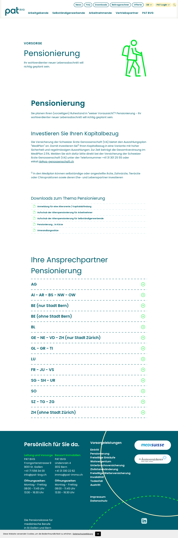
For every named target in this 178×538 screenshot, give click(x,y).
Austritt (95, 485)
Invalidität (97, 477)
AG (34, 284)
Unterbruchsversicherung (107, 465)
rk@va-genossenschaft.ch (56, 161)
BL (33, 327)
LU (33, 359)
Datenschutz (98, 501)
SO (33, 391)
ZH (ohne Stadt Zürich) (53, 412)
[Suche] (174, 5)
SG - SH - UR (43, 380)
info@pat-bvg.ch (35, 475)
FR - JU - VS (42, 369)
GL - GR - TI (42, 348)
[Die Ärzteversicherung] (152, 459)
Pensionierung (99, 453)
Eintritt (94, 450)
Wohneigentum (100, 461)
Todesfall (96, 481)
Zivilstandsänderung (104, 469)
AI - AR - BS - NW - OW (53, 295)
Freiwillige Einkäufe (102, 457)
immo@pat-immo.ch (69, 475)
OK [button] (98, 534)
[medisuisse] (152, 445)
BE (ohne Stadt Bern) (51, 316)
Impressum (98, 497)
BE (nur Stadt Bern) (50, 305)
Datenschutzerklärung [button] (83, 534)
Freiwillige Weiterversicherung (110, 473)
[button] (38, 12)
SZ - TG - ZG (42, 402)
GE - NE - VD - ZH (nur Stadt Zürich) (66, 337)
